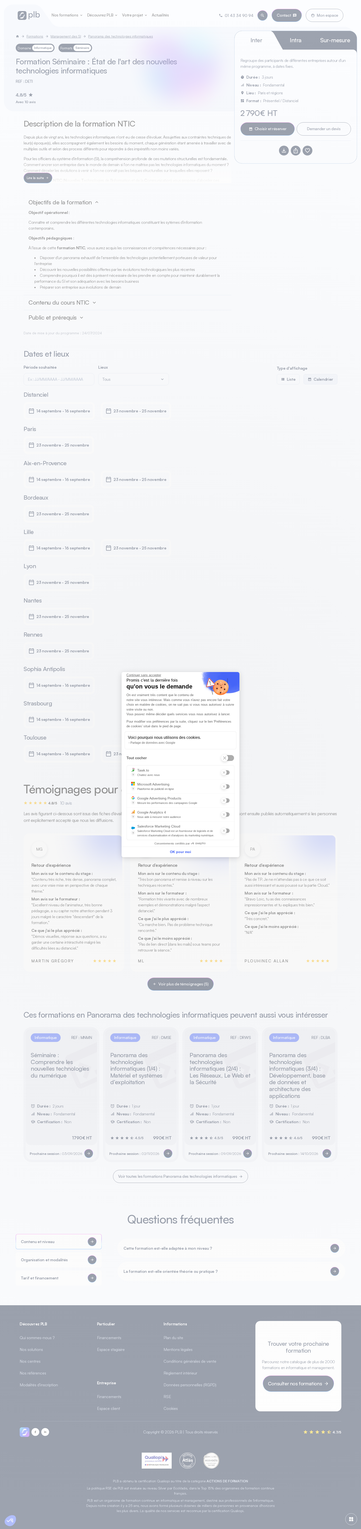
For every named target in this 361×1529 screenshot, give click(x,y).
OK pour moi (180, 852)
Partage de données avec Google (152, 742)
